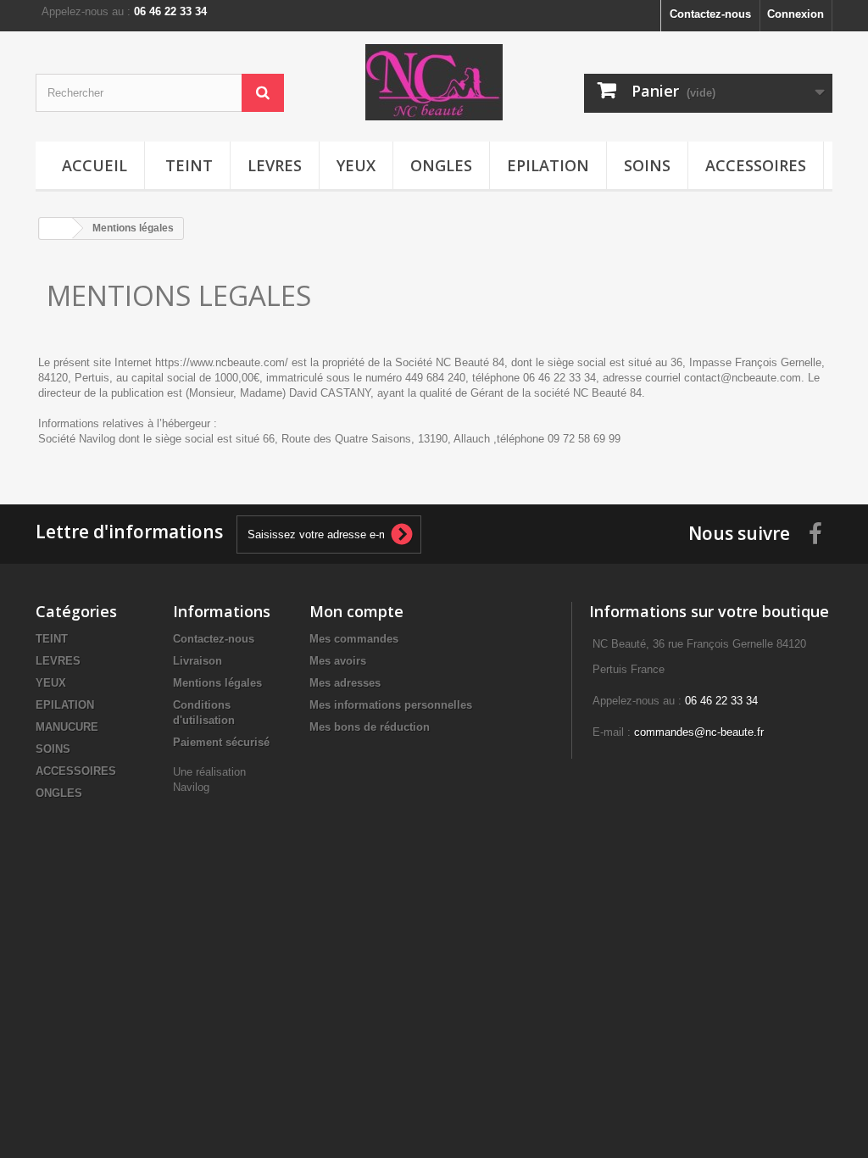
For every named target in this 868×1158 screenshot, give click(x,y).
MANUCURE (67, 727)
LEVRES (275, 165)
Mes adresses (345, 682)
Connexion (795, 14)
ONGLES (441, 165)
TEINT (189, 165)
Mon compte (356, 611)
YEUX (356, 165)
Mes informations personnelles (390, 705)
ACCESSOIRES (755, 165)
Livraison (197, 660)
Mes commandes (353, 638)
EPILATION (548, 165)
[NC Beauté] (433, 82)
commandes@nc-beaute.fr (699, 732)
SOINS (647, 165)
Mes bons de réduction (369, 727)
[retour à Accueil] (56, 228)
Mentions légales (217, 682)
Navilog (191, 787)
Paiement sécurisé (221, 742)
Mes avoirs (337, 660)
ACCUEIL (94, 165)
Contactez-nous (710, 14)
